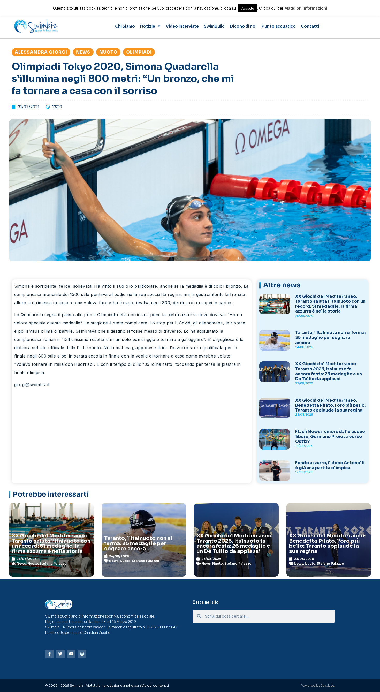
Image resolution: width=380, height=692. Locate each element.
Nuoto (108, 52)
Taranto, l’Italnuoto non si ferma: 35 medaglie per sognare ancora (330, 337)
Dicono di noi (243, 26)
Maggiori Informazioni (305, 8)
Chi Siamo (125, 26)
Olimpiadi (139, 52)
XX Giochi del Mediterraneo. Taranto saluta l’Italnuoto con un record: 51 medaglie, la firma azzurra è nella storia (330, 304)
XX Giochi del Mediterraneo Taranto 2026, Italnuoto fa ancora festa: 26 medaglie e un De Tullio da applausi (328, 371)
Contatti (310, 26)
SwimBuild (214, 26)
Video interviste (182, 26)
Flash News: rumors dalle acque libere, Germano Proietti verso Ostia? (330, 436)
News (83, 52)
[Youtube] (71, 654)
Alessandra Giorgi (41, 52)
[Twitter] (60, 654)
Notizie (147, 26)
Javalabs (328, 685)
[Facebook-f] (49, 654)
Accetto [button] (247, 8)
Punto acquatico (279, 26)
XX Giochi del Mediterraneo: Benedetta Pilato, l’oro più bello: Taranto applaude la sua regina (330, 405)
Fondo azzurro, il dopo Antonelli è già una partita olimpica (329, 465)
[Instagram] (82, 654)
